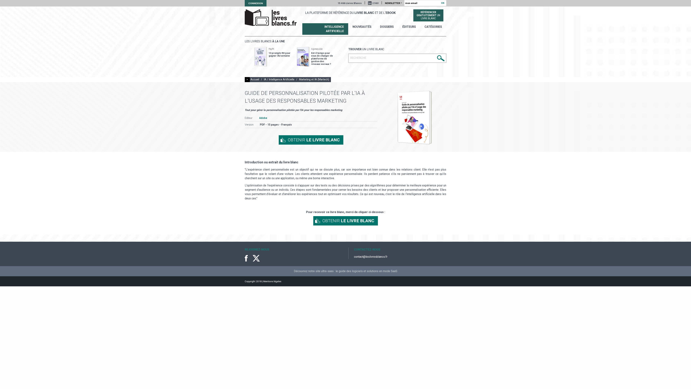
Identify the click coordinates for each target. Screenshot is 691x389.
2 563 (375, 3)
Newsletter (393, 3)
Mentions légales (272, 281)
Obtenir (314, 139)
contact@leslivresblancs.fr (370, 256)
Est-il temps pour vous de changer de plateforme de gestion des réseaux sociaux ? (322, 58)
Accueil (254, 79)
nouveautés (362, 26)
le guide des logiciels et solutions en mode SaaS (366, 271)
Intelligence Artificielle (334, 29)
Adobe (263, 118)
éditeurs (409, 26)
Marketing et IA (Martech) (314, 79)
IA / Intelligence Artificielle (279, 79)
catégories (433, 26)
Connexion (255, 3)
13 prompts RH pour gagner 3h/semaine (279, 54)
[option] (272, 56)
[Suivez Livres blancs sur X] (256, 258)
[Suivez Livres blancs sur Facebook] (248, 258)
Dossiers (387, 26)
